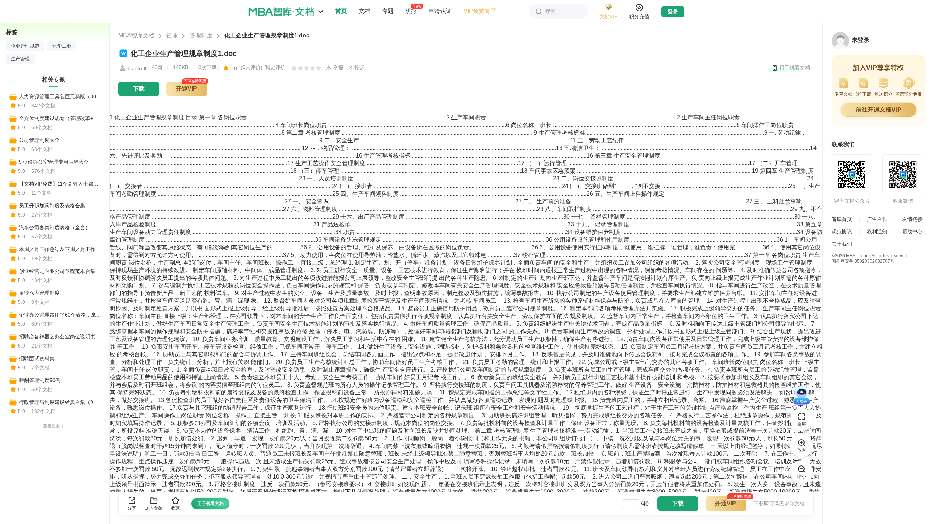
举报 (337, 68)
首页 (341, 11)
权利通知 (877, 231)
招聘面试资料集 (37, 358)
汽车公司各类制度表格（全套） (54, 227)
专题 (388, 11)
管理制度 (201, 35)
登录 (673, 12)
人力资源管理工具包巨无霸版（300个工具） (61, 96)
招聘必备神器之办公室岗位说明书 (57, 337)
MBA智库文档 (136, 35)
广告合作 (877, 219)
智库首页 (842, 219)
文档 (364, 11)
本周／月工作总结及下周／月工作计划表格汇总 (61, 249)
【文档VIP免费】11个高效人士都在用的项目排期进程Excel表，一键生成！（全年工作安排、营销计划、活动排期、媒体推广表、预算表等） (61, 184)
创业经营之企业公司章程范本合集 (57, 271)
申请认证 (440, 11)
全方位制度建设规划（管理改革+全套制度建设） (61, 118)
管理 (172, 35)
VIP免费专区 (479, 11)
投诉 (358, 68)
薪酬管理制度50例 (39, 380)
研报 (411, 11)
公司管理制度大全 (39, 140)
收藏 (175, 508)
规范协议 (842, 231)
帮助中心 (912, 231)
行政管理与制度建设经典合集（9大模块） (61, 402)
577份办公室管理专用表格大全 (54, 162)
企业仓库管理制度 (39, 293)
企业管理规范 (25, 46)
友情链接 (912, 219)
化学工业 (61, 46)
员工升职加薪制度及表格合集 (52, 206)
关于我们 (842, 244)
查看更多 (51, 425)
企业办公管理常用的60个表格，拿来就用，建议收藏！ (61, 315)
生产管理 (20, 58)
